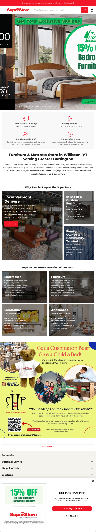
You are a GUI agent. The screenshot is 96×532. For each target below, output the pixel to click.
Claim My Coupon (72, 509)
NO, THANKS (72, 516)
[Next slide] (89, 62)
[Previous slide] (6, 62)
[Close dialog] (93, 481)
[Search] (84, 10)
